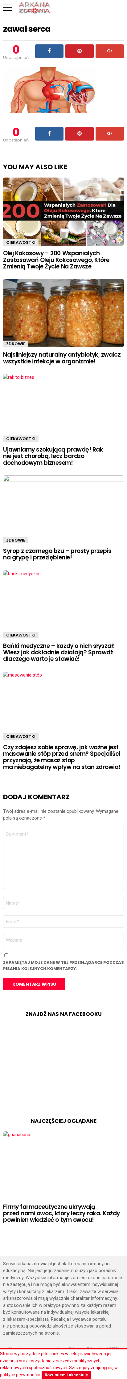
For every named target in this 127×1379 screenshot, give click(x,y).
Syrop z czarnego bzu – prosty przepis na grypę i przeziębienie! (57, 554)
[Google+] (110, 51)
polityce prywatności (20, 1374)
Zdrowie (15, 344)
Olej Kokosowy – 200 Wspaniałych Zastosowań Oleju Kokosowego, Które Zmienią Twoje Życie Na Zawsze (56, 260)
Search (119, 8)
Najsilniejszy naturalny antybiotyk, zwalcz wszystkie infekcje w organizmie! (62, 357)
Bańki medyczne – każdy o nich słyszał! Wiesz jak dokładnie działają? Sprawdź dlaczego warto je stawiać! (59, 652)
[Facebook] (49, 51)
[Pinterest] (79, 51)
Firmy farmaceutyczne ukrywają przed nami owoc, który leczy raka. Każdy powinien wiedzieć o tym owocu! (61, 1213)
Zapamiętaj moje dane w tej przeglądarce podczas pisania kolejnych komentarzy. (63, 966)
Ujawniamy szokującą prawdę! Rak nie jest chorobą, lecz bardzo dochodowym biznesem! (53, 456)
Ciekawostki (20, 242)
